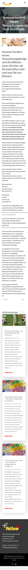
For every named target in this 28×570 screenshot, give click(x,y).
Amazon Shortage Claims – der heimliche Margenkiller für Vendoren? (13, 463)
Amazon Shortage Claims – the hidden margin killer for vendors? (14, 399)
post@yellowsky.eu (12, 547)
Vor (23, 299)
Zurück (6, 299)
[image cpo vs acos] (14, 315)
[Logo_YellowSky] (11, 523)
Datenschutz (21, 558)
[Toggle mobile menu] (25, 2)
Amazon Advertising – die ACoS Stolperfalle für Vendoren (14, 333)
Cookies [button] (14, 560)
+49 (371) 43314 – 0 (13, 545)
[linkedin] (15, 564)
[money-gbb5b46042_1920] (14, 381)
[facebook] (12, 564)
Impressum (14, 558)
